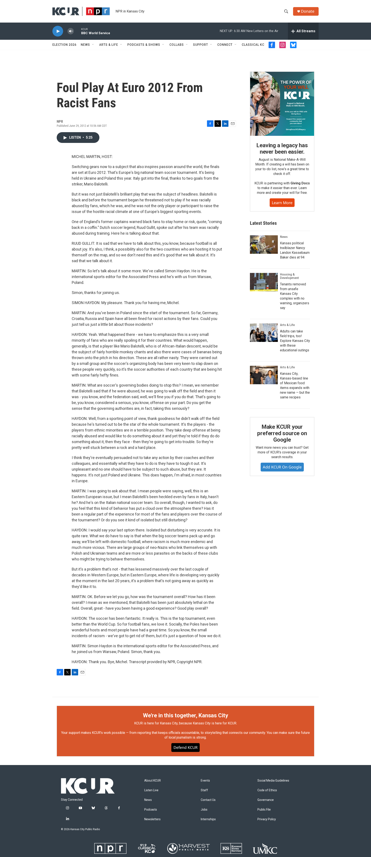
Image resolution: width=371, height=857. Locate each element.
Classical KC (253, 44)
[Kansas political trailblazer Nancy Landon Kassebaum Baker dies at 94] (264, 244)
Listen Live (151, 790)
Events (205, 780)
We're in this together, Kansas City (185, 715)
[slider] (77, 31)
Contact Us (208, 800)
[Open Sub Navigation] (93, 44)
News (85, 44)
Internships (208, 819)
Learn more (282, 202)
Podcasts (150, 809)
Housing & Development (289, 276)
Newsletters (152, 819)
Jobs (204, 809)
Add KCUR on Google (282, 467)
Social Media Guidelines (273, 780)
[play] (57, 31)
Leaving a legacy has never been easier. (282, 148)
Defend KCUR (185, 747)
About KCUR (152, 780)
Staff (204, 790)
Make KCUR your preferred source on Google (282, 433)
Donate (307, 11)
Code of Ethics (267, 790)
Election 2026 (64, 44)
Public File (264, 809)
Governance (265, 800)
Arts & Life (108, 44)
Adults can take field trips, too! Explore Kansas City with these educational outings (295, 340)
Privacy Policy (266, 819)
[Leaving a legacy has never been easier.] (282, 104)
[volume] (70, 31)
